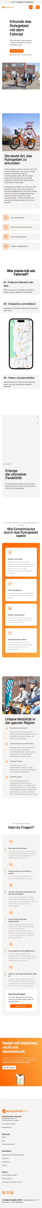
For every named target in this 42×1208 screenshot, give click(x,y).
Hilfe (3, 1141)
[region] (21, 440)
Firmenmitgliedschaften (9, 1175)
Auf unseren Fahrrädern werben (12, 1182)
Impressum (5, 1158)
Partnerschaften (7, 1178)
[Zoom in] (37, 417)
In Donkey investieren (8, 1124)
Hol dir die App (16, 51)
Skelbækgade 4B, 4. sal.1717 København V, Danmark (12, 1118)
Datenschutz (6, 1162)
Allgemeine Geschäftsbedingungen (13, 1155)
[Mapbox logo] (7, 464)
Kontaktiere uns (7, 1127)
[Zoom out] (37, 420)
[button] (31, 7)
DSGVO (4, 1165)
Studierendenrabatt (8, 1144)
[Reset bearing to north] (37, 423)
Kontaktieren (21, 1006)
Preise (4, 1137)
